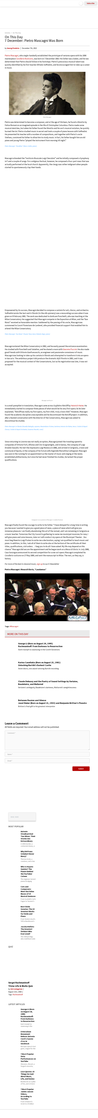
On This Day (17, 33)
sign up (40, 564)
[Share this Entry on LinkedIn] (60, 1114)
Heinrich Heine (77, 405)
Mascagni (14, 626)
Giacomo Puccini (70, 349)
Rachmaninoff (18, 994)
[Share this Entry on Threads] (67, 1114)
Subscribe (90, 3)
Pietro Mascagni (11, 55)
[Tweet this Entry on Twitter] (52, 1114)
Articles (7, 33)
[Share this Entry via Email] (30, 1114)
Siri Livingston (17, 989)
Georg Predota (13, 48)
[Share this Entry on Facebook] (45, 1114)
